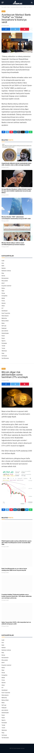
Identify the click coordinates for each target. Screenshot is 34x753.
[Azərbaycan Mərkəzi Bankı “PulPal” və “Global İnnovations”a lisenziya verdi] (17, 43)
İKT (2, 308)
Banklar (4, 268)
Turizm (3, 348)
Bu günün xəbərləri (6, 285)
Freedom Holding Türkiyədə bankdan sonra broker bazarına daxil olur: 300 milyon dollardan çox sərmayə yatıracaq (17, 596)
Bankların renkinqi (6, 270)
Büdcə (3, 288)
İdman (3, 305)
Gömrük (4, 303)
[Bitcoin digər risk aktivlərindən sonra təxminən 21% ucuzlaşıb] (17, 398)
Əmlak (3, 298)
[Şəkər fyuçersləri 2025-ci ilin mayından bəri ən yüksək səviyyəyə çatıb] (17, 611)
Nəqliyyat (4, 328)
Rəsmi (3, 335)
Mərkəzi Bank (5, 320)
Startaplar (4, 343)
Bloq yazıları (5, 280)
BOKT (3, 283)
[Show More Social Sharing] (30, 29)
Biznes (3, 275)
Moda (3, 323)
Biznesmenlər (5, 278)
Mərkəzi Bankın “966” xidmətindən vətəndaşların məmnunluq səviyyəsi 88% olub (16, 217)
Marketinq (4, 318)
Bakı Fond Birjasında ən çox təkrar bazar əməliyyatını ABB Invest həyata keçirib (14, 569)
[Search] (31, 2)
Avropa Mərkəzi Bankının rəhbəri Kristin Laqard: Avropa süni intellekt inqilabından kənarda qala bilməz (17, 190)
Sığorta (3, 340)
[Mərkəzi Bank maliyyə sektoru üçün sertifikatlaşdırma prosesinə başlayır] (17, 232)
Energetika (4, 295)
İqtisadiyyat (5, 310)
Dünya (3, 293)
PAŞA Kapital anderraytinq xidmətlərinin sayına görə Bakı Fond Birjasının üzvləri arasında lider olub (16, 542)
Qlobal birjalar (5, 333)
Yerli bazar (4, 355)
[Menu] (3, 2)
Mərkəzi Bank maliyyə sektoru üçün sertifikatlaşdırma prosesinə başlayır (13, 243)
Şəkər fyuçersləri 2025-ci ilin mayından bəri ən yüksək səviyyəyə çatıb (16, 623)
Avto (3, 263)
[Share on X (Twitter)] (15, 29)
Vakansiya (4, 350)
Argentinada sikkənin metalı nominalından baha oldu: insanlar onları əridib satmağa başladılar (16, 164)
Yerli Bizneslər (5, 358)
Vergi (3, 353)
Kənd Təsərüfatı (6, 313)
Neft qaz (4, 325)
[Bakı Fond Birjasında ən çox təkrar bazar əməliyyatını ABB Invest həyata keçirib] (17, 558)
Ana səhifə (4, 7)
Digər (3, 290)
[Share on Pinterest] (24, 29)
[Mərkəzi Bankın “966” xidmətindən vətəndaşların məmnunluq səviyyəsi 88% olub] (17, 206)
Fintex (3, 300)
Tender (3, 345)
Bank (8, 7)
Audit (3, 260)
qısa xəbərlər (5, 330)
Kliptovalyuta (5, 315)
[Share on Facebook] (6, 29)
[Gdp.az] (18, 2)
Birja (3, 273)
